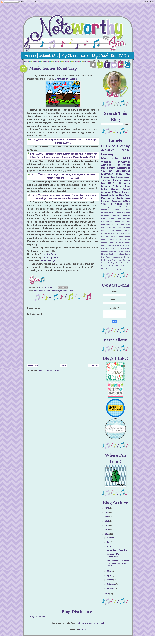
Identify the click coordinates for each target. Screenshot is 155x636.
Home (63, 365)
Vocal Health (106, 266)
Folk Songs (125, 233)
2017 (107, 525)
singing (121, 269)
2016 (107, 530)
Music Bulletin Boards (112, 198)
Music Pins (123, 174)
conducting (113, 269)
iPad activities (107, 225)
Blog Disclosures (37, 617)
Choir (128, 207)
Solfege (109, 222)
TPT (110, 204)
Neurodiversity (124, 242)
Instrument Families (121, 216)
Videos (119, 177)
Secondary (113, 251)
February (111, 584)
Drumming (119, 230)
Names (127, 239)
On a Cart (116, 245)
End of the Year (122, 192)
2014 (107, 594)
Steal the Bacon (49, 254)
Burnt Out (117, 207)
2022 (107, 512)
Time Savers (117, 260)
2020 (107, 517)
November (112, 538)
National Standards (109, 242)
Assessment (39, 291)
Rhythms (126, 219)
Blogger (82, 629)
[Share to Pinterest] (67, 287)
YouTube (118, 204)
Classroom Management (115, 171)
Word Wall (105, 269)
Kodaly (115, 195)
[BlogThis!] (61, 287)
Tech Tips (126, 222)
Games (47, 291)
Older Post (93, 365)
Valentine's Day (107, 263)
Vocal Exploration (123, 263)
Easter (127, 230)
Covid (112, 230)
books (127, 204)
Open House (125, 245)
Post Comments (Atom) (49, 370)
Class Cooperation (114, 228)
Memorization (124, 236)
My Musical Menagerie (65, 79)
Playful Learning (123, 248)
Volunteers (125, 266)
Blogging (117, 180)
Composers (106, 192)
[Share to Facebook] (65, 287)
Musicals (119, 239)
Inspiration (106, 195)
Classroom (126, 228)
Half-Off (114, 236)
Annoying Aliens (51, 257)
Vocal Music (116, 266)
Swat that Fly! (48, 261)
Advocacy (105, 207)
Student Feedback (116, 254)
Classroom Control (120, 189)
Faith (118, 233)
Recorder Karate (113, 219)
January (111, 588)
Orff (115, 183)
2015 (107, 534)
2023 (107, 508)
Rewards (104, 251)
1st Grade (120, 225)
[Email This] (59, 287)
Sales (103, 222)
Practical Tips (108, 177)
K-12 (103, 219)
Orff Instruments (108, 248)
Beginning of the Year (112, 186)
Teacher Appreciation (114, 257)
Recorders (124, 183)
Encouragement (123, 213)
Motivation (107, 174)
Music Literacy (107, 239)
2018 (107, 521)
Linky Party (55, 291)
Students (117, 222)
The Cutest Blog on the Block (91, 623)
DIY (113, 192)
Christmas (105, 210)
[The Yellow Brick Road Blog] (115, 417)
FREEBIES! (108, 146)
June (109, 546)
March (110, 580)
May (109, 571)
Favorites (105, 216)
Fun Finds (105, 236)
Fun (111, 216)
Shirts (121, 251)
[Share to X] (63, 287)
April (109, 576)
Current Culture (122, 210)
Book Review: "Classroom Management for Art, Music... (117, 563)
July (109, 542)
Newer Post (33, 365)
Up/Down (126, 260)
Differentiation (107, 213)
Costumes (105, 230)
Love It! (106, 183)
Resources (116, 201)
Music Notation (66, 291)
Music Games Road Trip (116, 550)
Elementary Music (108, 233)
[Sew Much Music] (115, 380)
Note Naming (106, 245)
